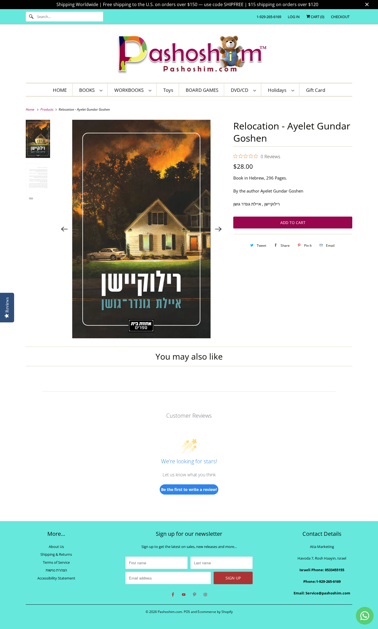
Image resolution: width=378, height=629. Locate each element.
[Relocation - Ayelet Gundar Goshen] (141, 229)
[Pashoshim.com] (189, 54)
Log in (294, 16)
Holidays (278, 90)
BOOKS (88, 90)
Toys (168, 90)
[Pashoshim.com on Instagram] (205, 594)
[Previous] (64, 229)
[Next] (218, 229)
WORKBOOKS (130, 90)
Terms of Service (56, 562)
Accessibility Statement (56, 578)
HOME (60, 90)
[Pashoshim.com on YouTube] (183, 594)
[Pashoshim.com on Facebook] (173, 594)
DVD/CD (240, 90)
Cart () (317, 16)
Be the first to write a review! (189, 489)
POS (187, 611)
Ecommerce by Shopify (215, 611)
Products (47, 109)
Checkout (340, 16)
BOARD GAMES (202, 90)
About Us (56, 546)
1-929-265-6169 (269, 16)
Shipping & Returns (56, 554)
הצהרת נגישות (56, 570)
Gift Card (315, 90)
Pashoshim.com (170, 611)
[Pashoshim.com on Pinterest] (194, 594)
